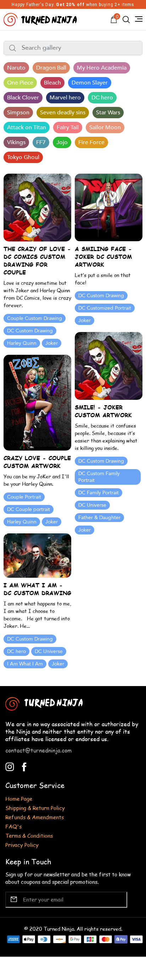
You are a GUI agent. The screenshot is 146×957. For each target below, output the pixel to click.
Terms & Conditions (29, 835)
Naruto (16, 68)
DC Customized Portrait (104, 308)
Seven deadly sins (62, 112)
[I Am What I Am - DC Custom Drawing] (37, 554)
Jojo (62, 142)
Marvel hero (65, 98)
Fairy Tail (68, 127)
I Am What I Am (25, 663)
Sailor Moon (105, 127)
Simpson (18, 112)
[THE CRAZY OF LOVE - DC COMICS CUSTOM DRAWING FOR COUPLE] (37, 206)
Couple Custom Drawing (34, 318)
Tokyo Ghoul (23, 157)
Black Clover (23, 98)
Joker (51, 343)
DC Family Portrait (98, 492)
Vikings (16, 142)
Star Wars (108, 112)
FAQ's (13, 826)
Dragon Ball (51, 68)
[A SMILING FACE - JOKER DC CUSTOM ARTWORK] (108, 206)
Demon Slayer (90, 83)
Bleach (52, 83)
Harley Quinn (21, 343)
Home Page (18, 798)
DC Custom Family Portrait (99, 477)
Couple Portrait (24, 497)
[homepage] (41, 18)
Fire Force (91, 142)
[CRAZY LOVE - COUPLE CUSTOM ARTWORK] (37, 401)
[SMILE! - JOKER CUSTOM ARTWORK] (108, 365)
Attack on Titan (26, 127)
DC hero (102, 98)
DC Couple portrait (28, 509)
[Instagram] (9, 766)
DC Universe (92, 505)
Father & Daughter (99, 517)
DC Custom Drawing (30, 330)
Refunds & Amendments (34, 817)
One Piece (20, 83)
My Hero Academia (102, 68)
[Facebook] (24, 766)
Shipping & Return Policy (35, 807)
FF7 (41, 142)
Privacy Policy (22, 844)
